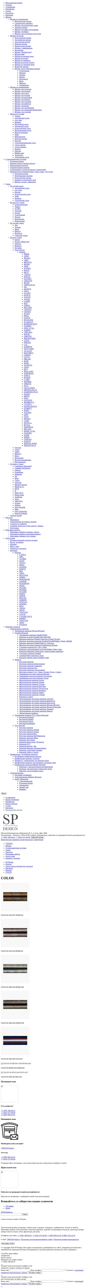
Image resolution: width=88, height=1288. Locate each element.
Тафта (17, 452)
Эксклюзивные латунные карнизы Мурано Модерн (39, 705)
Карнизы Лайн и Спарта (28, 752)
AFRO (26, 256)
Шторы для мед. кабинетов (25, 182)
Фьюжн (18, 149)
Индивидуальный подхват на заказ (23, 540)
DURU (26, 363)
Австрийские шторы (23, 40)
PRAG (26, 316)
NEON (22, 610)
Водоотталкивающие (23, 460)
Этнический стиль (22, 157)
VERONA (28, 439)
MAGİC (27, 334)
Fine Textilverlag (21, 511)
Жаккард (18, 246)
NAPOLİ (27, 441)
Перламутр (23, 79)
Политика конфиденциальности (66, 1239)
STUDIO (22, 588)
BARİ (26, 361)
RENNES (23, 590)
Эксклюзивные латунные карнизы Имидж (35, 711)
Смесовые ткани (21, 235)
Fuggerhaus (19, 472)
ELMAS (27, 394)
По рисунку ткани (17, 203)
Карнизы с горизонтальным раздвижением (36, 767)
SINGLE (27, 277)
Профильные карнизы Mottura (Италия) (30, 765)
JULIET (27, 314)
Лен (16, 225)
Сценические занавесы (24, 23)
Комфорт (22, 789)
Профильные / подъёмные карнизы (24, 754)
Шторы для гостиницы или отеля (28, 34)
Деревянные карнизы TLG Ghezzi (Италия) (31, 715)
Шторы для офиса (22, 32)
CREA (21, 573)
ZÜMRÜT (28, 408)
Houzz (8, 1208)
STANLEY (28, 365)
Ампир (17, 116)
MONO (27, 396)
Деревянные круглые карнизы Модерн (34, 674)
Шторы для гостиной (23, 89)
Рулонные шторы (17, 161)
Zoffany (18, 505)
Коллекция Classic (26, 721)
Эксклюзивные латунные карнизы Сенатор (36, 699)
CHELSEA (28, 332)
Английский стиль (22, 118)
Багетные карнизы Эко (28, 668)
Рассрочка (9, 13)
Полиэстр (18, 233)
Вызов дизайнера (12, 800)
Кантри (18, 192)
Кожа (21, 81)
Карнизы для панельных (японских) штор (35, 769)
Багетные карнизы (26, 662)
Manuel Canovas (21, 485)
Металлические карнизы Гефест (31, 693)
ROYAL (27, 425)
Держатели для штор (18, 548)
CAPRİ (26, 380)
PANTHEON (24, 583)
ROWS (26, 270)
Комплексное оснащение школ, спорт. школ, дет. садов (31, 172)
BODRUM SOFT (30, 324)
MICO (26, 273)
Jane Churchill (20, 507)
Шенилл (22, 83)
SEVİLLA (28, 423)
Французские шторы (23, 46)
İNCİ (26, 369)
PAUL (26, 386)
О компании (10, 7)
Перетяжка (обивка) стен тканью (23, 536)
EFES (26, 398)
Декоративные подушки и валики (23, 522)
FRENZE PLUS (30, 445)
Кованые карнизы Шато (28, 738)
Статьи (8, 11)
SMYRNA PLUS (30, 390)
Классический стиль (23, 128)
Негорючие (19, 458)
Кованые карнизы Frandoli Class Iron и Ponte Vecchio (39, 639)
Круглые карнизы (26, 728)
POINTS (22, 569)
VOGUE (27, 297)
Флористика (19, 219)
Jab (16, 476)
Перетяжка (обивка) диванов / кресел (24, 532)
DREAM (27, 359)
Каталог (9, 844)
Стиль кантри (20, 145)
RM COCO (19, 493)
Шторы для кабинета (23, 104)
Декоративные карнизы (19, 629)
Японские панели (22, 67)
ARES (21, 623)
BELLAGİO (28, 371)
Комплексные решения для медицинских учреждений (22, 840)
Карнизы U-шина (26, 697)
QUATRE (23, 592)
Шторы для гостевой (23, 112)
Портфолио (10, 9)
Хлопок (18, 227)
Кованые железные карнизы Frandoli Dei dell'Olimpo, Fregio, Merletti (45, 641)
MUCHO (22, 598)
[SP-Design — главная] (10, 831)
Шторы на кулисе (21, 58)
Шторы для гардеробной (24, 108)
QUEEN (27, 318)
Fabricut (18, 470)
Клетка (17, 213)
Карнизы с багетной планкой (30, 750)
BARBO (22, 618)
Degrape (22, 252)
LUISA (26, 340)
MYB (17, 489)
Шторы (8, 17)
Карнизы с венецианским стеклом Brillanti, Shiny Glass (40, 649)
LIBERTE (23, 600)
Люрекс (22, 75)
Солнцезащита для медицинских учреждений (28, 170)
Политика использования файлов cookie (36, 1239)
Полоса (17, 217)
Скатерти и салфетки (18, 524)
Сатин (17, 450)
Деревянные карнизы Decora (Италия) (29, 631)
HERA (21, 565)
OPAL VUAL (29, 328)
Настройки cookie (8, 1243)
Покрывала (14, 520)
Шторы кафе (20, 54)
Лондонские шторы (22, 42)
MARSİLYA (28, 427)
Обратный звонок (37, 837)
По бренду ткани (16, 464)
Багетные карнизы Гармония (30, 666)
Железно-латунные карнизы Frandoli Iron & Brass (38, 645)
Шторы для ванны (22, 106)
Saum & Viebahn (21, 513)
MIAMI (27, 264)
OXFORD (28, 433)
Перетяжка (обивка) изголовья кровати (25, 534)
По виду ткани (16, 238)
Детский (18, 211)
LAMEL (27, 301)
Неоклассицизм (21, 139)
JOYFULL (23, 602)
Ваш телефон (36, 1270)
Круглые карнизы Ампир (29, 730)
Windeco (18, 660)
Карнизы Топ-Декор (27, 740)
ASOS (26, 367)
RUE (26, 303)
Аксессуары (10, 538)
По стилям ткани (16, 186)
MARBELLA (29, 402)
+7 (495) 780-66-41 (8, 837)
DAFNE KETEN (30, 406)
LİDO (26, 415)
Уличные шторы (21, 27)
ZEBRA (22, 577)
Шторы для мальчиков (23, 97)
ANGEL (27, 299)
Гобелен (18, 244)
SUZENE (22, 567)
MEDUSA (28, 262)
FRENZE (27, 343)
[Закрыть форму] (2, 1275)
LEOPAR (22, 581)
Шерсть (18, 231)
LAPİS (26, 421)
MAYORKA (28, 353)
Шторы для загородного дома (26, 25)
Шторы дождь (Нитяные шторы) (27, 69)
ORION (22, 596)
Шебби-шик (19, 153)
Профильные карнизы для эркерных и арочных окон (35, 763)
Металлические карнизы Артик (31, 680)
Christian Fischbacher (22, 468)
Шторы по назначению (19, 19)
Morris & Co (19, 487)
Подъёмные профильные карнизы (28, 756)
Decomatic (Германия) (23, 775)
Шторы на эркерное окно (24, 65)
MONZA (27, 419)
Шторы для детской (22, 95)
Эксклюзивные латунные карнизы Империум (37, 701)
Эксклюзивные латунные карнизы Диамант (36, 709)
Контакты (9, 15)
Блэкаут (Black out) (22, 242)
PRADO (27, 258)
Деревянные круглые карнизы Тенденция (35, 676)
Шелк (17, 229)
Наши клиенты (11, 804)
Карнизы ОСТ (24, 744)
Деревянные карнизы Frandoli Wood (33, 635)
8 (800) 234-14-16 (68, 1236)
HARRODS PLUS (31, 392)
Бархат (17, 240)
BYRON (27, 378)
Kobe (17, 478)
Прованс (18, 198)
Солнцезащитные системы (16, 159)
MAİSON (27, 289)
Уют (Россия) (20, 726)
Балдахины (19, 50)
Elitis (16, 509)
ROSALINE (28, 320)
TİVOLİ (22, 563)
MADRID (27, 382)
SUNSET (27, 268)
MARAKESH (24, 579)
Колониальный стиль (23, 130)
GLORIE (22, 559)
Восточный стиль (21, 124)
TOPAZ (27, 375)
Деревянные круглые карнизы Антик (33, 678)
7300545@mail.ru (7, 1148)
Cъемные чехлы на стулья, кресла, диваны (26, 526)
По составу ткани (17, 223)
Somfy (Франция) (21, 779)
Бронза (22, 77)
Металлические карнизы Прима (31, 682)
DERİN (27, 437)
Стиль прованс (20, 147)
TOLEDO (27, 413)
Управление (24, 785)
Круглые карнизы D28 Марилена (32, 736)
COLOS (22, 614)
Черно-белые (20, 221)
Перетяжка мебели (13, 530)
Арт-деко (18, 120)
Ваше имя (5, 1270)
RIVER (26, 283)
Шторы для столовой (23, 102)
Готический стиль (22, 126)
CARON (27, 275)
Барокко (18, 122)
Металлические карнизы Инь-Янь (32, 686)
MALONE (28, 308)
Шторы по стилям (17, 114)
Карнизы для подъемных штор (31, 771)
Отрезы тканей (16, 516)
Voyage (17, 503)
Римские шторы (21, 44)
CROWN (27, 312)
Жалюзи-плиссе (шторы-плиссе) (22, 163)
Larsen (17, 480)
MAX (21, 606)
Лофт (17, 135)
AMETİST (28, 336)
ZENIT (22, 586)
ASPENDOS (29, 373)
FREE (26, 266)
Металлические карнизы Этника (32, 695)
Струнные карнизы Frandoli (30, 653)
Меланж (22, 73)
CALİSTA (28, 404)
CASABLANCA (25, 616)
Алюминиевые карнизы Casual (31, 656)
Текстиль (9, 518)
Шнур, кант (14, 546)
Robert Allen (19, 495)
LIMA (26, 260)
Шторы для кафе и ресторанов (26, 30)
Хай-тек (18, 151)
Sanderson (18, 497)
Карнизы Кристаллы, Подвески (31, 742)
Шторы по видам (16, 36)
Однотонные (24, 71)
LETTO (27, 357)
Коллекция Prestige (26, 717)
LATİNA (22, 555)
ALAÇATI (28, 351)
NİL (25, 287)
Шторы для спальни (22, 91)
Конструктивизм (21, 133)
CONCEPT (23, 612)
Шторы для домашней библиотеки (28, 110)
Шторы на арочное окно (24, 56)
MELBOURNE (30, 338)
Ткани (8, 184)
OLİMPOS (28, 347)
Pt (15, 491)
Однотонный (20, 215)
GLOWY (27, 293)
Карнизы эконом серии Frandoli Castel (34, 658)
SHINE (26, 254)
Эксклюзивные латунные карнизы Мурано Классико (40, 707)
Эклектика (19, 155)
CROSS (22, 608)
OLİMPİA (28, 326)
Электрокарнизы (16, 773)
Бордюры (13, 551)
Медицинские (20, 462)
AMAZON (28, 281)
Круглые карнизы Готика (29, 732)
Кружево (18, 248)
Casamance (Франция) (23, 466)
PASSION (23, 625)
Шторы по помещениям (19, 87)
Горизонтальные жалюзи (19, 168)
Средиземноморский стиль (25, 143)
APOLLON (23, 621)
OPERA (27, 305)
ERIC (21, 557)
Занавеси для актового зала (25, 180)
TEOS (26, 417)
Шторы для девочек (22, 100)
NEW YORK (29, 349)
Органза (18, 448)
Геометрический (21, 205)
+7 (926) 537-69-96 (23, 837)
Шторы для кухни (22, 93)
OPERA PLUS (29, 285)
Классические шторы (23, 38)
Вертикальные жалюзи (19, 165)
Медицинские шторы (14, 3)
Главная (9, 5)
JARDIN (27, 330)
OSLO (26, 291)
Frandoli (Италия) (21, 633)
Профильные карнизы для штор (27, 758)
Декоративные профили (28, 713)
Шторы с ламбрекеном (23, 48)
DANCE (27, 295)
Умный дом (23, 787)
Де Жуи (18, 209)
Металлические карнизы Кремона (32, 691)
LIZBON (27, 355)
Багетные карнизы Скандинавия (32, 670)
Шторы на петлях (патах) (24, 62)
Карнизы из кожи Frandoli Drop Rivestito (35, 637)
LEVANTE (28, 400)
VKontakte (10, 1206)
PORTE (22, 594)
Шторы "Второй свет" (23, 52)
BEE (21, 571)
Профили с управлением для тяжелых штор (32, 761)
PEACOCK (23, 575)
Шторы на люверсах (23, 60)
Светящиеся (24, 85)
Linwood (18, 483)
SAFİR (26, 435)
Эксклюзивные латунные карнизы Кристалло (37, 703)
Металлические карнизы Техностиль (33, 688)
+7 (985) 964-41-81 (8, 1115)
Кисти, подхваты (16, 542)
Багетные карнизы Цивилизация (32, 664)
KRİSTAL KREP (30, 443)
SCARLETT (28, 322)
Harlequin (18, 474)
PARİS (26, 410)
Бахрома (13, 544)
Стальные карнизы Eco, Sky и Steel (33, 647)
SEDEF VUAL (29, 431)
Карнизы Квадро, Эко (27, 746)
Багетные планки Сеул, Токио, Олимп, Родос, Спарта (40, 672)
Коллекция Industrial (27, 723)
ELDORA (28, 279)
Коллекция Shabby (26, 719)
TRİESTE (27, 384)
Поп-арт (18, 141)
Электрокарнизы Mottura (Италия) (28, 777)
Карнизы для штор (13, 627)
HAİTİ (21, 561)
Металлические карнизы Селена (32, 684)
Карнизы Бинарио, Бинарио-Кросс (32, 748)
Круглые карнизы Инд (28, 734)
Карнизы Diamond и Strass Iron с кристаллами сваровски (41, 651)
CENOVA (28, 310)
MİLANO (27, 429)
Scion (17, 499)
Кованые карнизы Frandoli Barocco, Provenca (36, 643)
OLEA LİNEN (29, 388)
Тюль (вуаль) (20, 250)
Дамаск (17, 207)
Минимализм (20, 137)
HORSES (22, 604)
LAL (26, 345)
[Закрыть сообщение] (2, 1264)
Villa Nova (19, 501)
